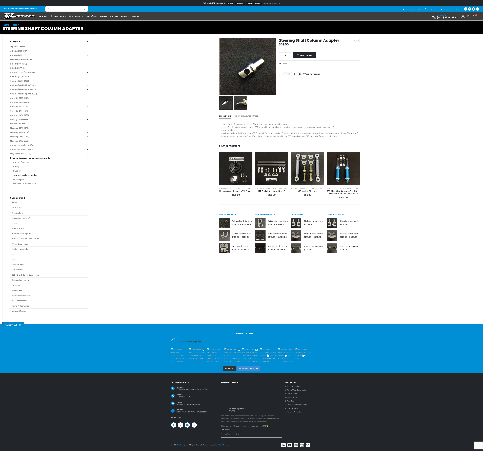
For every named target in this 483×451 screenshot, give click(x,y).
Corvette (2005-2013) (349, 189)
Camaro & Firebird (254, 3)
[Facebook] (465, 9)
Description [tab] (225, 116)
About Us (290, 401)
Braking (16, 166)
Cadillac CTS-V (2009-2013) (22, 72)
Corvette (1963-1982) (19, 98)
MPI (13, 254)
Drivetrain (17, 171)
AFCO (14, 202)
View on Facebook (227, 434)
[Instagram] (477, 9)
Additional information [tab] (246, 116)
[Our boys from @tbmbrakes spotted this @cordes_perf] (215, 356)
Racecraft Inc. (18, 264)
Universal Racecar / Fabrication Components (283, 189)
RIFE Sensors (17, 270)
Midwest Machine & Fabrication (25, 239)
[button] (220, 67)
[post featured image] (224, 223)
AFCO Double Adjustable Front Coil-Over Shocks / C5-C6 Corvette (343, 192)
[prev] (354, 40)
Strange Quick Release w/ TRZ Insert (235, 191)
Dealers (103, 16)
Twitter (286, 74)
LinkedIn (290, 74)
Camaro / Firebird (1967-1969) (23, 85)
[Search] (84, 8)
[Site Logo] (19, 16)
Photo (227, 430)
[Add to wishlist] (248, 155)
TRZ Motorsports (19, 300)
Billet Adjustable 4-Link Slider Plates (319, 233)
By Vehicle (76, 16)
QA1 (13, 259)
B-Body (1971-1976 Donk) (21, 59)
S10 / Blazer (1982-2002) (20, 154)
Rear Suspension (261, 189)
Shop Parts (58, 16)
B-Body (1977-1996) (18, 68)
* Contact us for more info (271, 3)
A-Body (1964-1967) (225, 189)
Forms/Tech (91, 16)
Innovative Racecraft (21, 218)
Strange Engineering (20, 280)
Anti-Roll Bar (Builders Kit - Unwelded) (284, 246)
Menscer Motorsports (21, 233)
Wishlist (424, 9)
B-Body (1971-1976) (252, 189)
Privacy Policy (292, 408)
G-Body (230, 3)
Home (44, 16)
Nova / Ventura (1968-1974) (22, 145)
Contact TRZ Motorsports (297, 405)
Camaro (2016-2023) (19, 81)
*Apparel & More (17, 46)
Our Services (292, 397)
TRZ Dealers (292, 394)
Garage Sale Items (18, 124)
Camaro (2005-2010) (19, 76)
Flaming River (18, 213)
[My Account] (463, 16)
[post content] (235, 168)
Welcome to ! (214, 3)
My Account (410, 9)
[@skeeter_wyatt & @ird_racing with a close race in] (286, 356)
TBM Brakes (17, 290)
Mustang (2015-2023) (19, 141)
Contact (136, 16)
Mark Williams (18, 228)
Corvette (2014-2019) (19, 115)
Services (114, 16)
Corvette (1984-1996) (19, 102)
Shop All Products (294, 386)
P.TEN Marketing (223, 445)
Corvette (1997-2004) (334, 189)
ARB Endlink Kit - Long (307, 191)
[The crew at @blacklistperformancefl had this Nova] (303, 356)
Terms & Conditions (295, 412)
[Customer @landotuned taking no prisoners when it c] (268, 356)
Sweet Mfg (16, 285)
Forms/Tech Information (297, 390)
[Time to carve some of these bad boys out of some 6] (197, 356)
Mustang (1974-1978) (19, 128)
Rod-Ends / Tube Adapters (24, 183)
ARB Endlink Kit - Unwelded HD (271, 191)
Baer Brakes (17, 208)
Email (300, 74)
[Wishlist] (469, 16)
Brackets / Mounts (21, 162)
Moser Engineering (20, 244)
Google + (295, 74)
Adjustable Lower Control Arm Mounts (284, 221)
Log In (457, 9)
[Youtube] (473, 9)
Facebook (281, 74)
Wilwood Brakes (19, 311)
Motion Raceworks (20, 249)
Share (238, 434)
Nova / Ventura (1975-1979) (22, 149)
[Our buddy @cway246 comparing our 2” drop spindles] (179, 356)
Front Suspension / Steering (25, 175)
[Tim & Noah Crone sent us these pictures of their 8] (232, 356)
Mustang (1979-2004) (19, 132)
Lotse (14, 223)
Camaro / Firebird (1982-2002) (23, 94)
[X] (469, 9)
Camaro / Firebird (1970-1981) (23, 89)
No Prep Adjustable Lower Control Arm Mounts (252, 246)
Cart (435, 9)
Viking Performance (20, 306)
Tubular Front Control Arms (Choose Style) (251, 221)
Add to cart (306, 55)
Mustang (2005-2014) (19, 136)
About (124, 16)
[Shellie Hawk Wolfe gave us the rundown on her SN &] (250, 356)
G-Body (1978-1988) (19, 119)
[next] (358, 40)
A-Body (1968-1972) (239, 189)
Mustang (240, 3)
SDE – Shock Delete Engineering (25, 275)
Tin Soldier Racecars (21, 295)
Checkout (448, 9)
